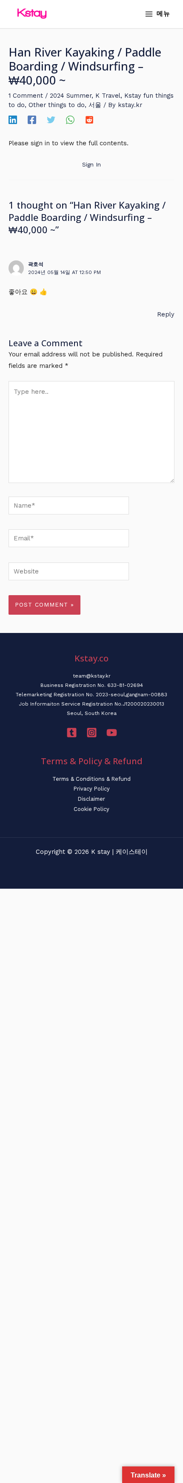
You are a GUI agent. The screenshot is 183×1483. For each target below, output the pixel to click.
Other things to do (57, 105)
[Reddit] (89, 120)
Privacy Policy (92, 788)
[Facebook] (32, 120)
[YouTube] (111, 732)
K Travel (107, 95)
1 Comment (26, 95)
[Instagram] (91, 732)
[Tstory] (71, 732)
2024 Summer (71, 95)
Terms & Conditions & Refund (91, 779)
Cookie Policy (91, 809)
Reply (165, 314)
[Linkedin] (13, 120)
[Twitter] (51, 120)
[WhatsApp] (70, 120)
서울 (95, 105)
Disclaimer (91, 799)
